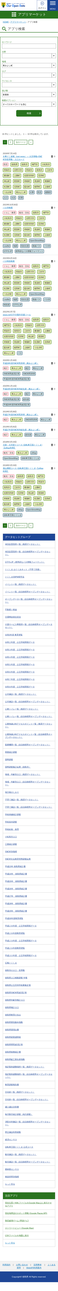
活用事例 (37, 1265)
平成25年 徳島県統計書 (16, 881)
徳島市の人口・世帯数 (15, 970)
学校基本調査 (11, 822)
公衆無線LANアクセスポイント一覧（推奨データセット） (28, 725)
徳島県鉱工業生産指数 (15, 1059)
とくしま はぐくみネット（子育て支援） (23, 569)
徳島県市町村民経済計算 (16, 992)
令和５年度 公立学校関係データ (20, 664)
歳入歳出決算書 (12, 1107)
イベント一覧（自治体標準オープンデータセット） (27, 592)
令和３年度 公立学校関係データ (20, 649)
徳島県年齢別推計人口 (15, 1000)
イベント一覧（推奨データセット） (21, 584)
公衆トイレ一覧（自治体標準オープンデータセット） (28, 716)
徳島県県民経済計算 (14, 1044)
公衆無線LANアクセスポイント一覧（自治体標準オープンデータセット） (28, 735)
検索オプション (9, 100)
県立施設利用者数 (13, 1132)
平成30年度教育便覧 (14, 918)
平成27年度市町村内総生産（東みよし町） (22, 430)
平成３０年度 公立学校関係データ (21, 955)
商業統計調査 (11, 752)
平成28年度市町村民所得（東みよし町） (21, 363)
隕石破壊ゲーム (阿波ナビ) (17, 1220)
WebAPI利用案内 (33, 1268)
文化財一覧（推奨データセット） (20, 1092)
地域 (4, 61)
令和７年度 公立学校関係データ (20, 679)
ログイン (42, 8)
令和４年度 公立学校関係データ (20, 657)
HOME (6, 22)
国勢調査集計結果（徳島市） (18, 767)
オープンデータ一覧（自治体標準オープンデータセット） (28, 600)
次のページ (21, 142)
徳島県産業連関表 (13, 1037)
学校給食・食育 (12, 829)
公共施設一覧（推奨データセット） (21, 694)
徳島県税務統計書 (13, 1052)
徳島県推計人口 (12, 1007)
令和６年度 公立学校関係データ (20, 672)
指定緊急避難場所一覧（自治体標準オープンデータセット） (28, 1075)
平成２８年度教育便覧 (15, 933)
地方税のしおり (12, 792)
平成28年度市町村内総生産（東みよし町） (22, 389)
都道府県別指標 (12, 1177)
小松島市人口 (11, 837)
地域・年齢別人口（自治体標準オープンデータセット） (27, 783)
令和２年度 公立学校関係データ (20, 642)
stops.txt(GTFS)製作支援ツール (17, 315)
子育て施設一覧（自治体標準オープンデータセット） (28, 807)
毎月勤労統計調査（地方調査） (19, 1114)
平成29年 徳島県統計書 (16, 911)
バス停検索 (8, 208)
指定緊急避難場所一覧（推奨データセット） (24, 1067)
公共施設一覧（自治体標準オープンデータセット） (27, 701)
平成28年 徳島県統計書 (16, 903)
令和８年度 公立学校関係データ (20, 687)
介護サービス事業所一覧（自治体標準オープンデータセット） (28, 626)
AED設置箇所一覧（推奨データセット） (23, 544)
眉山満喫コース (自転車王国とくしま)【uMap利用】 (23, 469)
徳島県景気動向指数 (14, 1022)
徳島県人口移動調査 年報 (16, 978)
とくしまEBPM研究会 (14, 577)
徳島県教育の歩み (13, 1015)
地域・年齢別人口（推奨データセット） (23, 774)
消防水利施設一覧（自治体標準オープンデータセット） (27, 1123)
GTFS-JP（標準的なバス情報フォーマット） (25, 562)
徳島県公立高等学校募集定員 (18, 985)
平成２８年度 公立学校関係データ (21, 926)
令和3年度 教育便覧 (14, 635)
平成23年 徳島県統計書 (15, 866)
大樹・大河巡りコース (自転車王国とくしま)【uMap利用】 (22, 446)
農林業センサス (12, 1169)
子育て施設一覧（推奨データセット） (22, 799)
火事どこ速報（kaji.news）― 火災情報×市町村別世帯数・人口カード (22, 158)
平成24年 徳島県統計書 (16, 874)
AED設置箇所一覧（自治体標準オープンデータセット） (27, 553)
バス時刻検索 (9, 261)
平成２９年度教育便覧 (15, 948)
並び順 (5, 90)
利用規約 (6, 1265)
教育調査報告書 (12, 1084)
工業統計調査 (11, 844)
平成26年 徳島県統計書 (16, 889)
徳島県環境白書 (12, 1030)
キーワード (7, 42)
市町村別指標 (11, 851)
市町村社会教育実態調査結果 (18, 859)
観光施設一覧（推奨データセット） (21, 1154)
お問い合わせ (22, 1265)
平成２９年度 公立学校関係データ (21, 940)
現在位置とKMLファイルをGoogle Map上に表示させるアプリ (28, 1204)
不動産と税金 (11, 609)
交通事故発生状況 (13, 617)
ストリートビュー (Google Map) (19, 1228)
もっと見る (10, 1184)
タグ (4, 71)
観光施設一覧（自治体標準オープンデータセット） (27, 1162)
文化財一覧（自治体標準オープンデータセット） (26, 1099)
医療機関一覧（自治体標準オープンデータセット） (27, 745)
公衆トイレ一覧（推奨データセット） (22, 709)
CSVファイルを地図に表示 (17, 1235)
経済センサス (11, 1139)
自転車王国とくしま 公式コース (19, 1147)
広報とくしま (11, 963)
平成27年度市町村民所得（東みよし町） (21, 414)
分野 (4, 52)
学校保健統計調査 (13, 814)
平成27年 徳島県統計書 (16, 896)
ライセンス (7, 81)
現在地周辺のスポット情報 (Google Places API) (26, 1213)
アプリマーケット (32, 14)
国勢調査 (9, 759)
